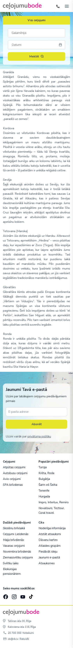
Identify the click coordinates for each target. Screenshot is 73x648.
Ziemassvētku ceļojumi (18, 557)
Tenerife (44, 491)
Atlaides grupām (50, 546)
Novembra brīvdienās (17, 552)
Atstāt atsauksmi (50, 534)
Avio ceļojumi (12, 479)
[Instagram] (13, 595)
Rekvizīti (24, 639)
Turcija (43, 467)
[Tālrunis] (57, 6)
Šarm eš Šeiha (48, 485)
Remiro (64, 502)
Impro (42, 502)
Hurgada (44, 496)
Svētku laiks (10, 563)
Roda (50, 473)
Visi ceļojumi (37, 20)
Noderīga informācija (52, 528)
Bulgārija (44, 479)
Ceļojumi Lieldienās (15, 534)
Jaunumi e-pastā (49, 557)
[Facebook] (5, 595)
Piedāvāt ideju (48, 552)
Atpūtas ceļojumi (14, 467)
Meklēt (34, 56)
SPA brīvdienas (13, 485)
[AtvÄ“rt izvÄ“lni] (65, 6)
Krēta (42, 473)
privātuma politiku (39, 436)
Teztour (59, 508)
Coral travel (46, 513)
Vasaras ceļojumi (14, 546)
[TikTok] (31, 595)
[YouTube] (22, 595)
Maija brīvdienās (13, 540)
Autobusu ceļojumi (15, 473)
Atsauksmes (47, 563)
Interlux (53, 502)
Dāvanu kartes (48, 540)
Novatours (45, 508)
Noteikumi (28, 633)
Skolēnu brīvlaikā (14, 528)
